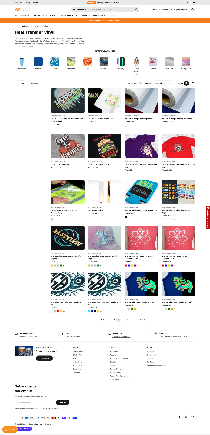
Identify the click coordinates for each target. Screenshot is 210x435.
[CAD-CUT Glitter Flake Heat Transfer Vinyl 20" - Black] (95, 311)
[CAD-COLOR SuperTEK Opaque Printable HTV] (141, 146)
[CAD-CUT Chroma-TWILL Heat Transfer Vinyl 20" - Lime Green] (98, 265)
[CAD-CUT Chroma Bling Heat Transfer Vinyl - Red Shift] (172, 219)
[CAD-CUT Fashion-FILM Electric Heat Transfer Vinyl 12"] (141, 238)
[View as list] (192, 83)
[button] (208, 217)
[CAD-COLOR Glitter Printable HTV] (105, 100)
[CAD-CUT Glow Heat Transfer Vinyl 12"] (141, 284)
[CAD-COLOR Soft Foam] (68, 146)
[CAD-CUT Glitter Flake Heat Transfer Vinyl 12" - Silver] (55, 311)
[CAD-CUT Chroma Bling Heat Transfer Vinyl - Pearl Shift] (169, 219)
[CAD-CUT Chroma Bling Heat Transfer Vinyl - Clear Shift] (166, 219)
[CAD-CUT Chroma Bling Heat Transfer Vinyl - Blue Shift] (163, 219)
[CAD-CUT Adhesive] (105, 192)
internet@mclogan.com (121, 337)
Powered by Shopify (43, 424)
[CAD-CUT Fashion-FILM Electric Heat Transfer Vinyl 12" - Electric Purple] (135, 265)
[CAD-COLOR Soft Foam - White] (52, 171)
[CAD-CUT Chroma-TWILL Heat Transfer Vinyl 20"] (105, 238)
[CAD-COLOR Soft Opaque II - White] (89, 171)
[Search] (136, 9)
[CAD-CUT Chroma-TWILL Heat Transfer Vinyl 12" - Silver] (58, 265)
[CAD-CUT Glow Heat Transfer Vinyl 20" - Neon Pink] (166, 309)
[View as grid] (186, 83)
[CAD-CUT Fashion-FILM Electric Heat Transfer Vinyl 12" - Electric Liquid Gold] (132, 265)
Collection (26, 26)
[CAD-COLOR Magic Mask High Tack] (141, 100)
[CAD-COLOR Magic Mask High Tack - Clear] (126, 125)
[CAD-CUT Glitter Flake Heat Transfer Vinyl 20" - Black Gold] (98, 311)
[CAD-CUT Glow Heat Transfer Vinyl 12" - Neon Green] (132, 309)
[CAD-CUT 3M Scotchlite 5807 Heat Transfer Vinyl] (68, 192)
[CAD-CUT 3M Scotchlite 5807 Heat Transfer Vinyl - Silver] (52, 219)
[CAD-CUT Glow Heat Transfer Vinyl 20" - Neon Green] (169, 309)
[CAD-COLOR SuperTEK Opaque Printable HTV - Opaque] (126, 174)
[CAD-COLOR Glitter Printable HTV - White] (89, 125)
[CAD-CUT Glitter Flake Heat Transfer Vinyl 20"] (105, 284)
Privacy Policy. (54, 408)
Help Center (19, 3)
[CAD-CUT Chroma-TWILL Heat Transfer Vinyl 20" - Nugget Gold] (89, 265)
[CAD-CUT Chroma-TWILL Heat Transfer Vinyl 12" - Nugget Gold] (52, 265)
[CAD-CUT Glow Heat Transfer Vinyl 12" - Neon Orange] (135, 309)
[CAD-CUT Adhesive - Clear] (89, 217)
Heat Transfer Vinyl (58, 116)
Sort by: (148, 83)
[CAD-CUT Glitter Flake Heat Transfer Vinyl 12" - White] (52, 311)
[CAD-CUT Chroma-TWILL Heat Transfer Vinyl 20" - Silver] (95, 265)
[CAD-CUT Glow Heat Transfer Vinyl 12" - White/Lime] (126, 309)
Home (17, 26)
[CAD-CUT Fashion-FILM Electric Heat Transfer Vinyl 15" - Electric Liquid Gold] (169, 265)
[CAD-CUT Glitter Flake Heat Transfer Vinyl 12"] (68, 284)
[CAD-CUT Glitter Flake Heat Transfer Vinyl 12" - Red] (58, 311)
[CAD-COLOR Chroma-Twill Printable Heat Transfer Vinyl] (68, 100)
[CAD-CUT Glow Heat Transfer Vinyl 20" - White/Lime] (163, 309)
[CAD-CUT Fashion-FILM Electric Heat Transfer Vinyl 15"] (178, 238)
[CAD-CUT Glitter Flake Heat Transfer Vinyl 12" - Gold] (61, 311)
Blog (28, 3)
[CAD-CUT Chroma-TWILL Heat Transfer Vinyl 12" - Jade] (55, 265)
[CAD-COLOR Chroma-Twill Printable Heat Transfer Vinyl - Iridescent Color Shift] (52, 128)
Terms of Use (42, 408)
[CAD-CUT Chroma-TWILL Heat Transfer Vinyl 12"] (68, 238)
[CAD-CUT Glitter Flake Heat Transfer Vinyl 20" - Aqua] (89, 311)
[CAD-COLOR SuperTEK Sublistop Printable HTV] (178, 146)
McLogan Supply (27, 424)
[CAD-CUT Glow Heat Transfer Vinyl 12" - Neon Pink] (129, 309)
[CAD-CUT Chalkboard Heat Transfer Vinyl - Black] (126, 217)
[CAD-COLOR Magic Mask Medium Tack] (178, 100)
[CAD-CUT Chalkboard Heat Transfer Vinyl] (141, 192)
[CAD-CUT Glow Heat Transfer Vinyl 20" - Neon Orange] (172, 309)
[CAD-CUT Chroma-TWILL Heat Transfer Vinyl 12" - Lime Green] (61, 265)
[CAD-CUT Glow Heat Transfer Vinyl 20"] (178, 284)
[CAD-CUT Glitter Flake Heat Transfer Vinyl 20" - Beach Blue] (92, 311)
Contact (35, 3)
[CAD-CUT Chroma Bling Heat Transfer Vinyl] (178, 192)
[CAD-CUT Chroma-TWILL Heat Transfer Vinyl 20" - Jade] (92, 265)
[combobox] (105, 9)
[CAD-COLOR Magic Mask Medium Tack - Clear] (163, 125)
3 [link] (118, 320)
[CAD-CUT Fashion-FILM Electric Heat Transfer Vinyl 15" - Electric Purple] (172, 265)
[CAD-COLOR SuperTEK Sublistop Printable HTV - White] (163, 174)
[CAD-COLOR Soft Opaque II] (105, 146)
